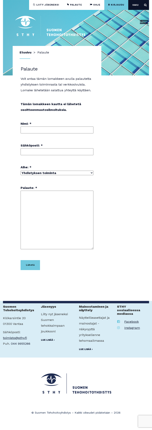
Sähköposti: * (32, 145)
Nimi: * (26, 124)
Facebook (131, 321)
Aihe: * (26, 167)
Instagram (132, 328)
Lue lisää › (48, 340)
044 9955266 (20, 343)
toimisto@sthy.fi (15, 338)
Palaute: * (29, 188)
